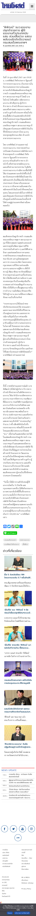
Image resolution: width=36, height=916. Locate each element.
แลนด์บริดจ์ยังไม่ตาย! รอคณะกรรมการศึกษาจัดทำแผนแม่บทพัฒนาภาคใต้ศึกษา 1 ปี (17, 711)
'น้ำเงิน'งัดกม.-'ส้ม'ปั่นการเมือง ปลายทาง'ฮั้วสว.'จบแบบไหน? (19, 790)
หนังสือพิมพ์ (6, 866)
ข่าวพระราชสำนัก (7, 864)
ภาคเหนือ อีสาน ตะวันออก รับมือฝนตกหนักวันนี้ (20, 775)
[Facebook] (4, 829)
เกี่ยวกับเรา (25, 880)
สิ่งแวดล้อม (25, 869)
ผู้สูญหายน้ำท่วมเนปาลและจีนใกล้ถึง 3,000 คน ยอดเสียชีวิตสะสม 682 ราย (21, 781)
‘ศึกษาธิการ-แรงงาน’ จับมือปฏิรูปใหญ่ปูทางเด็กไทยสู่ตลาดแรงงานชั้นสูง (17, 746)
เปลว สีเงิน (5, 853)
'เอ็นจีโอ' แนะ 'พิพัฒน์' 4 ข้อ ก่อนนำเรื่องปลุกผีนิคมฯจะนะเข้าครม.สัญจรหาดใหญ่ (17, 612)
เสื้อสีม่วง (25, 544)
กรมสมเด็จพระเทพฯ (10, 540)
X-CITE (4, 882)
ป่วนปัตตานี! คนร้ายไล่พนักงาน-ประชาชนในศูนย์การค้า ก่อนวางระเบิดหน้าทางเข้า (20, 796)
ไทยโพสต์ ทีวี (6, 896)
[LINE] (18, 837)
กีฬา (23, 855)
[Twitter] (13, 829)
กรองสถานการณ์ (27, 850)
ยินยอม (10, 913)
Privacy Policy (26, 889)
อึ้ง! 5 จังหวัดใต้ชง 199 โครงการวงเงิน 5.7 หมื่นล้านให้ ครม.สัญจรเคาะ (17, 577)
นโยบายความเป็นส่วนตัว (22, 913)
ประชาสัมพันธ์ (26, 864)
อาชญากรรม (6, 880)
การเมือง (5, 850)
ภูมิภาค (24, 866)
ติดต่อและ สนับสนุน (28, 883)
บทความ (5, 858)
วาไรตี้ (23, 853)
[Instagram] (31, 829)
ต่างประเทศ (5, 877)
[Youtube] (22, 829)
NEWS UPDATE (9, 770)
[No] (33, 910)
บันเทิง (4, 894)
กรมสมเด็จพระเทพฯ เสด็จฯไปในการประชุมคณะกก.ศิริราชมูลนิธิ (18, 682)
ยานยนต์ (4, 885)
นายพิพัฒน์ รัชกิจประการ (11, 544)
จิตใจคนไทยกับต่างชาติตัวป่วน (19, 786)
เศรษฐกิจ (5, 861)
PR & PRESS (26, 877)
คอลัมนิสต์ (5, 855)
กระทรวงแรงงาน (24, 540)
